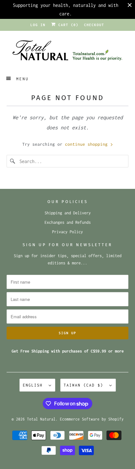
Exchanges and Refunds (68, 222)
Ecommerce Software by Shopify (92, 419)
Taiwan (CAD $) (85, 385)
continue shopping (87, 144)
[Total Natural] (68, 52)
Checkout (94, 25)
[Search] (13, 161)
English (34, 385)
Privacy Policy (67, 231)
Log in (38, 25)
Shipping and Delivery (68, 213)
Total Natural (41, 419)
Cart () (67, 25)
